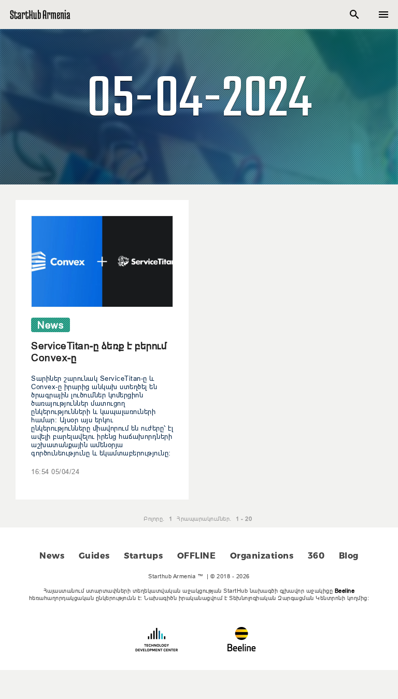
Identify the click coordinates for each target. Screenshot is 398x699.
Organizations (262, 556)
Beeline (345, 590)
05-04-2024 (199, 100)
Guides (94, 556)
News (51, 556)
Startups (143, 556)
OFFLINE (196, 556)
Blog (349, 556)
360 (316, 556)
